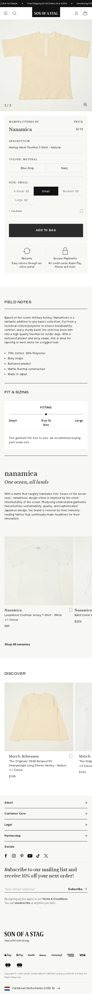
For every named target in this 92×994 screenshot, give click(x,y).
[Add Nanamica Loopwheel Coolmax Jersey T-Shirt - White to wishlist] (70, 610)
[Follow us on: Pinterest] (21, 855)
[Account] (76, 13)
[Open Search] (14, 13)
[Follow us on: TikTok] (38, 855)
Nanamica (20, 129)
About (8, 802)
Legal (8, 824)
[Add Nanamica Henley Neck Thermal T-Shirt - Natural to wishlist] (81, 211)
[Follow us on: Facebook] (5, 855)
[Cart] (85, 13)
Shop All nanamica (17, 644)
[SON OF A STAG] (46, 13)
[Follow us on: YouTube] (29, 855)
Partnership (12, 836)
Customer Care (15, 813)
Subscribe (75, 889)
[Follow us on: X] (46, 855)
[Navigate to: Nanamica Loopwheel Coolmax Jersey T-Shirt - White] (38, 570)
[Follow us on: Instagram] (13, 855)
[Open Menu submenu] (5, 13)
